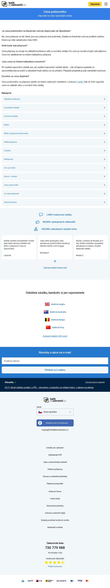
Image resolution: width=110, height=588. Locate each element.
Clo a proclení (9, 168)
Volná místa (55, 499)
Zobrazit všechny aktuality (95, 382)
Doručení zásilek (11, 116)
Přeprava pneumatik (55, 483)
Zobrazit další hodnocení (55, 268)
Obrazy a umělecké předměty (55, 476)
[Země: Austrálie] (46, 312)
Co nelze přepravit (11, 194)
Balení (6, 125)
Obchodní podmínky (55, 506)
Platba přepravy (10, 142)
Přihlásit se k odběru (55, 370)
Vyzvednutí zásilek (11, 108)
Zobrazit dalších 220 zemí (55, 336)
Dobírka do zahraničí (55, 448)
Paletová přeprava (55, 469)
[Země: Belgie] (47, 319)
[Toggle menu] (106, 4)
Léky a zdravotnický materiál (55, 462)
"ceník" (80, 82)
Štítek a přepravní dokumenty (16, 133)
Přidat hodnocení (55, 566)
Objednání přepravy (12, 99)
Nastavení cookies (55, 527)
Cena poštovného (11, 185)
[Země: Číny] (48, 327)
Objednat (95, 4)
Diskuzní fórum (55, 491)
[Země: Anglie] (47, 304)
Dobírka (7, 151)
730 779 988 (55, 548)
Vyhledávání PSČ (55, 455)
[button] (48, 412)
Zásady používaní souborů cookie (55, 520)
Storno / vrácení (10, 176)
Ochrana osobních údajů (55, 513)
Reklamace (8, 159)
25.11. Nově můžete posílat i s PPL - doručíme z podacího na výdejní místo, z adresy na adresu (49, 387)
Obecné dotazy (10, 202)
